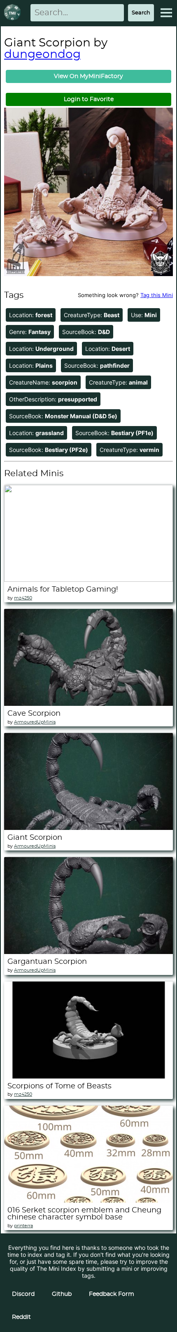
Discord (23, 1294)
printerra (23, 1226)
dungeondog (42, 54)
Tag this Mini (156, 295)
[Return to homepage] (14, 13)
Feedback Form (111, 1294)
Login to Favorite (89, 99)
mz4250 (23, 598)
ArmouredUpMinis (35, 722)
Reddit (21, 1317)
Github (62, 1294)
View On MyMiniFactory (88, 76)
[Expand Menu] (166, 12)
